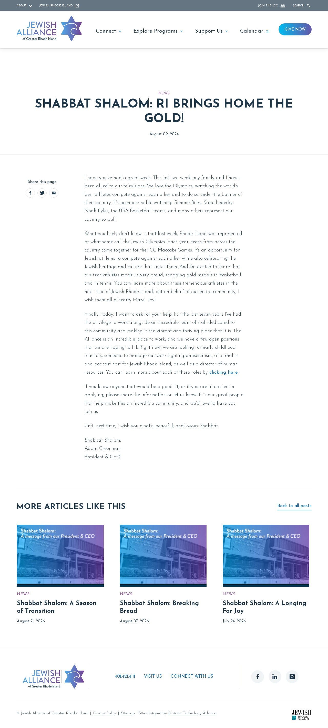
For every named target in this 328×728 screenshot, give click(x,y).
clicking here (223, 372)
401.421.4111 (125, 676)
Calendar (251, 31)
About (22, 5)
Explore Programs (156, 31)
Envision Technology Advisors (192, 713)
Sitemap (128, 713)
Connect (106, 31)
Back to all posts (294, 505)
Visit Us (153, 676)
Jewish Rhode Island (56, 5)
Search (299, 5)
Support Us (209, 31)
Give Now (295, 29)
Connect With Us (192, 676)
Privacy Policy (104, 713)
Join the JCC (268, 5)
